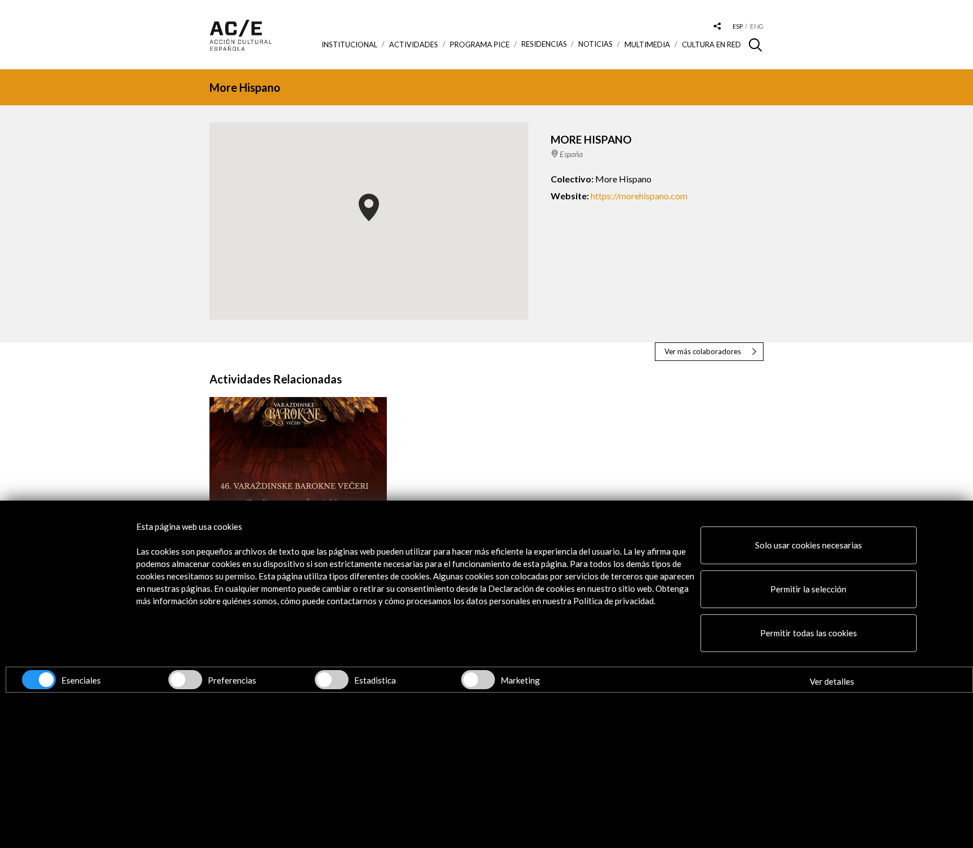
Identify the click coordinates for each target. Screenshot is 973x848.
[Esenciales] (39, 679)
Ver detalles (832, 681)
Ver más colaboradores (702, 351)
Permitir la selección (808, 589)
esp (738, 26)
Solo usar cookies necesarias (808, 545)
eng (757, 26)
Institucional (349, 44)
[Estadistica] (332, 679)
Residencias (544, 44)
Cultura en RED (711, 44)
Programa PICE (480, 44)
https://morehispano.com (639, 195)
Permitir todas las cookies (808, 633)
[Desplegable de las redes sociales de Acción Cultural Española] (717, 27)
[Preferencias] (185, 679)
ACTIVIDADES (413, 44)
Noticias (595, 44)
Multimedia (647, 44)
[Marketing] (478, 679)
